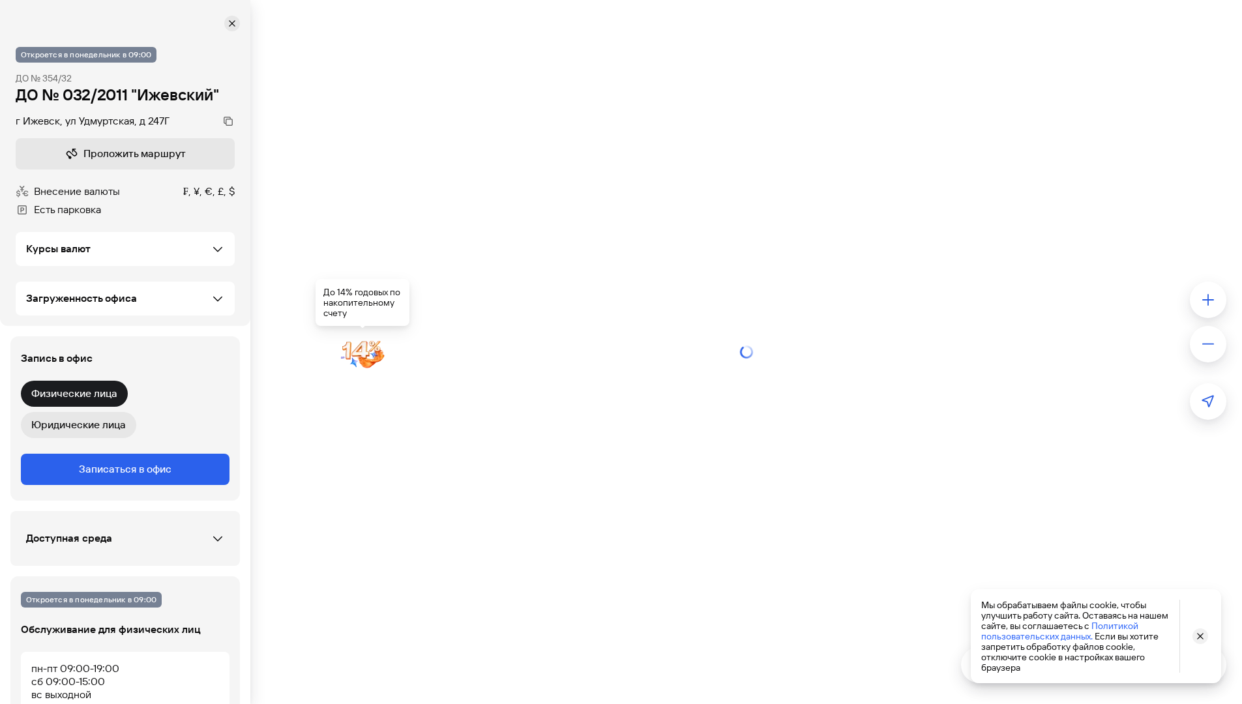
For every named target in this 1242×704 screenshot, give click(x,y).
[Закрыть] (232, 23)
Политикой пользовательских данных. (1059, 631)
